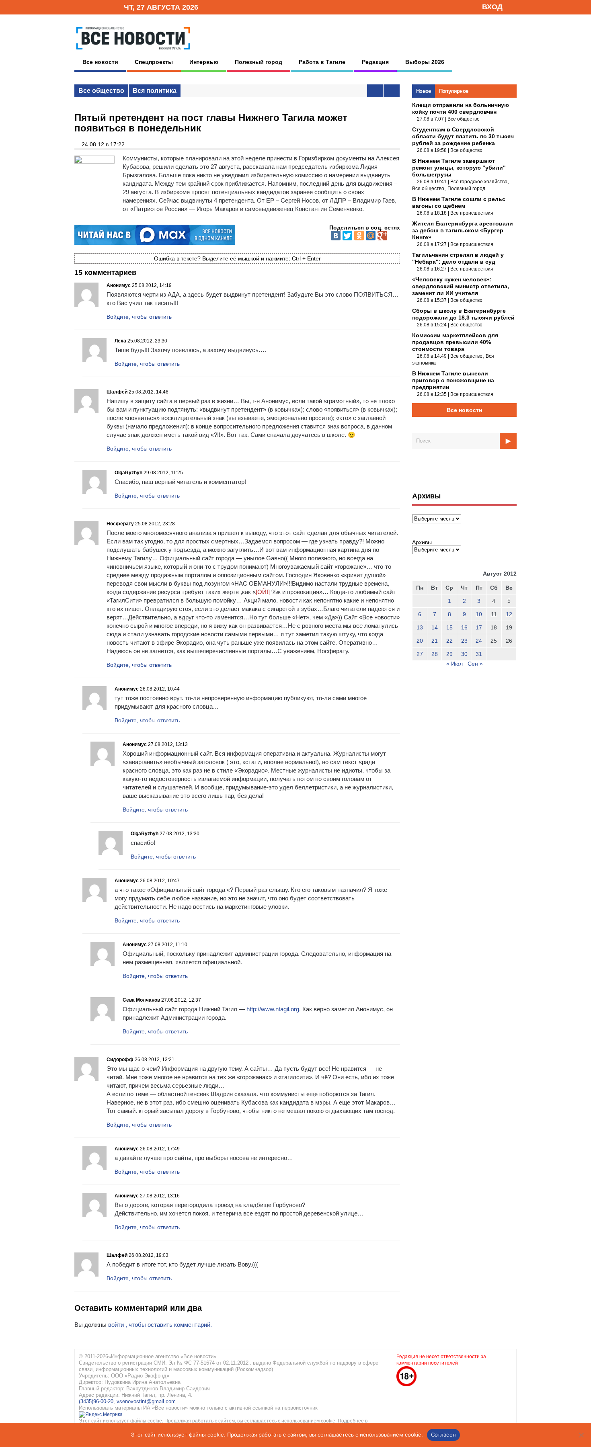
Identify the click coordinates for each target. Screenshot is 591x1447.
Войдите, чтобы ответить (139, 317)
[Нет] (581, 1435)
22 (449, 640)
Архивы (422, 542)
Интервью (203, 62)
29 (449, 654)
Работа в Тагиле (322, 62)
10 (479, 614)
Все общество (101, 90)
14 (434, 627)
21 (434, 640)
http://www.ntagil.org (272, 1009)
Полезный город (258, 62)
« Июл (454, 663)
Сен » (475, 663)
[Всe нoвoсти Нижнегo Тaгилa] (133, 52)
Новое (423, 91)
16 (464, 627)
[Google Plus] (382, 235)
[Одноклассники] (359, 235)
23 (464, 640)
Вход (492, 7)
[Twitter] (347, 235)
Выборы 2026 (424, 62)
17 (479, 627)
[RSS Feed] (91, 6)
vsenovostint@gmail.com (146, 1401)
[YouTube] (104, 6)
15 (449, 627)
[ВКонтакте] (336, 235)
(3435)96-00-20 (96, 1401)
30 (464, 654)
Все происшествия (471, 213)
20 (420, 640)
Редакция (375, 62)
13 (420, 627)
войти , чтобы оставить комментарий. (160, 1324)
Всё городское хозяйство (478, 181)
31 (479, 654)
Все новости (100, 62)
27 (420, 654)
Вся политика (154, 90)
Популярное (453, 91)
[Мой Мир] (371, 235)
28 (434, 654)
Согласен (443, 1434)
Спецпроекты (154, 62)
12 (509, 614)
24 (479, 640)
